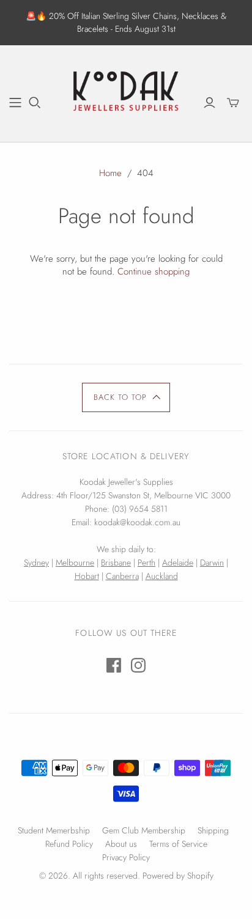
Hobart (87, 576)
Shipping (213, 830)
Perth (146, 562)
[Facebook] (113, 665)
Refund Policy (69, 844)
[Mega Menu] (15, 103)
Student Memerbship (54, 830)
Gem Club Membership (143, 830)
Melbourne (75, 562)
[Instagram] (138, 665)
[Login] (209, 102)
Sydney (36, 562)
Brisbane (116, 562)
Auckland (162, 576)
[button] (126, 397)
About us (121, 844)
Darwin (212, 562)
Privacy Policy (126, 857)
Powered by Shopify (178, 875)
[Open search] (35, 103)
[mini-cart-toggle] (233, 102)
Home (110, 173)
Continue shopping (153, 271)
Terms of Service (178, 844)
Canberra (122, 576)
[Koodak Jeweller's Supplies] (126, 91)
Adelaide (177, 562)
